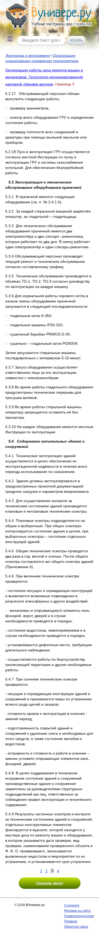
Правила (70, 921)
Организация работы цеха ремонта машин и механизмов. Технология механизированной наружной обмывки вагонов (44, 77)
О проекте (71, 905)
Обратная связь (76, 926)
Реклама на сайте (77, 911)
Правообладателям (79, 916)
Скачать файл (49, 883)
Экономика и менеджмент (27, 55)
